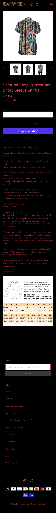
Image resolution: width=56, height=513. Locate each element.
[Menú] (51, 4)
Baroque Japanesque (23, 504)
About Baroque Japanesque (17, 405)
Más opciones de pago (28, 138)
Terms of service (12, 413)
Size (4, 109)
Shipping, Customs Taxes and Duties (20, 420)
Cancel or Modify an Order (17, 427)
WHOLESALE (11, 463)
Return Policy (10, 434)
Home (7, 391)
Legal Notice (10, 456)
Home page (10, 448)
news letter (10, 441)
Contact (8, 398)
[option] (16, 69)
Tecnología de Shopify (38, 504)
